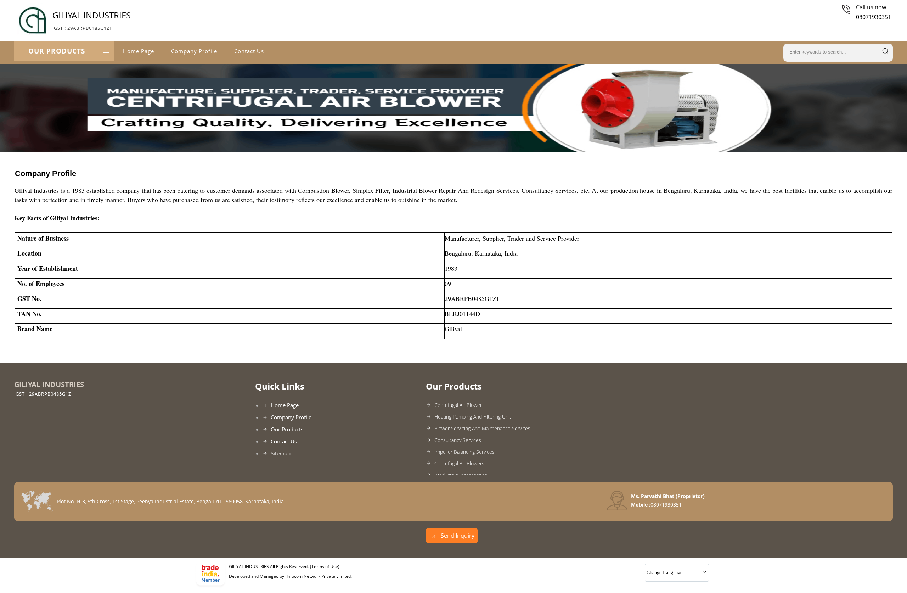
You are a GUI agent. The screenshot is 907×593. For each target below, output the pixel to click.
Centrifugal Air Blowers (459, 463)
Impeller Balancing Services (464, 451)
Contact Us (249, 51)
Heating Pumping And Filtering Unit (472, 416)
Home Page (138, 51)
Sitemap (281, 453)
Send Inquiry (456, 535)
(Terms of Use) (324, 567)
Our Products (56, 51)
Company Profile (194, 51)
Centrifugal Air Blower (458, 405)
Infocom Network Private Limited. (319, 576)
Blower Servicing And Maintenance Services (482, 428)
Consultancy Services (457, 440)
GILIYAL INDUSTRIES (91, 20)
